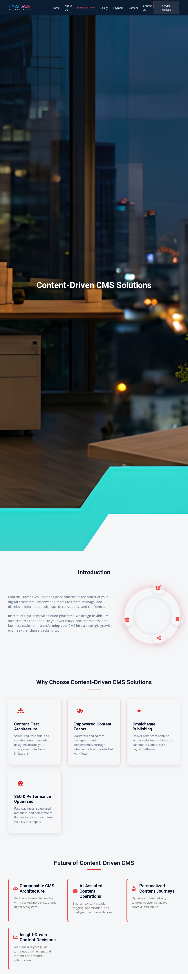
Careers (133, 8)
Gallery (104, 8)
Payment (118, 8)
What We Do (84, 8)
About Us (68, 7)
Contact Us (147, 7)
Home (56, 8)
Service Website (166, 7)
